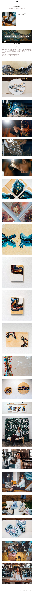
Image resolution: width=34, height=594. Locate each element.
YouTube (24, 590)
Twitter (31, 590)
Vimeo (21, 590)
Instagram (8, 55)
